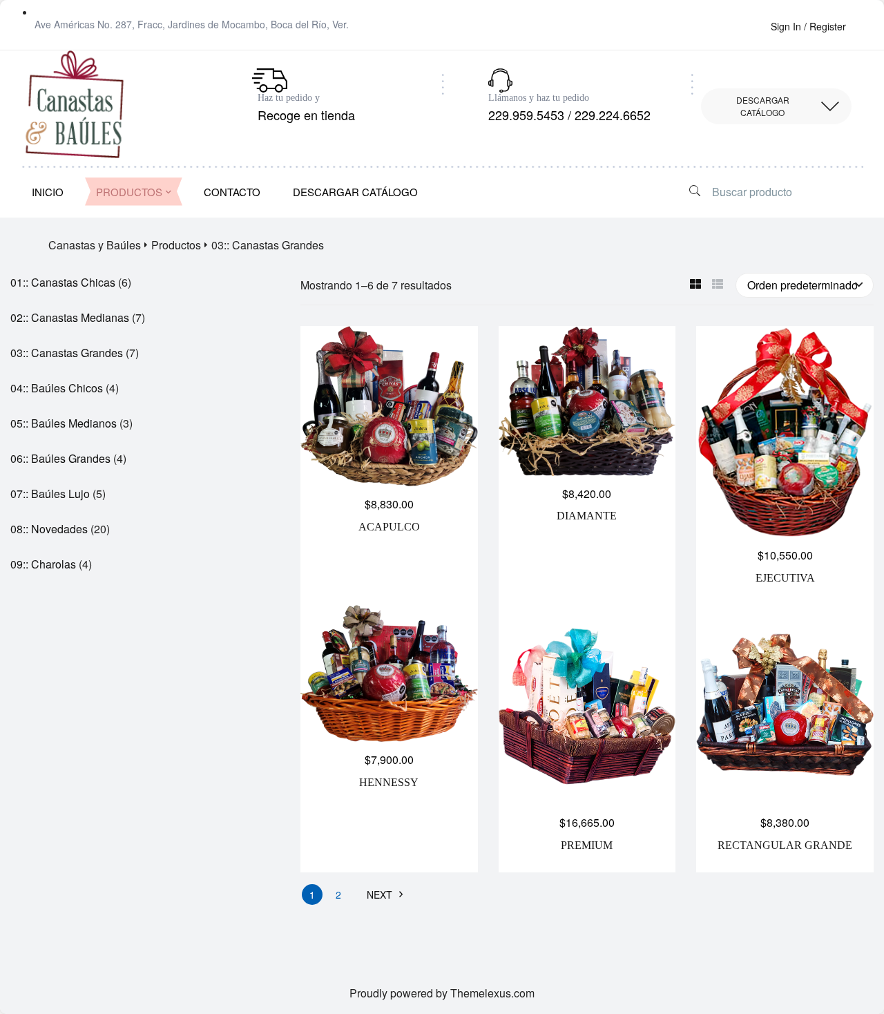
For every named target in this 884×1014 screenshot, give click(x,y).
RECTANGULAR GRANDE (785, 845)
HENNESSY (389, 782)
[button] (776, 106)
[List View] (717, 285)
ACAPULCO (389, 527)
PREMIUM (587, 845)
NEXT (379, 894)
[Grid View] (695, 285)
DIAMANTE (587, 516)
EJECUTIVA (785, 578)
